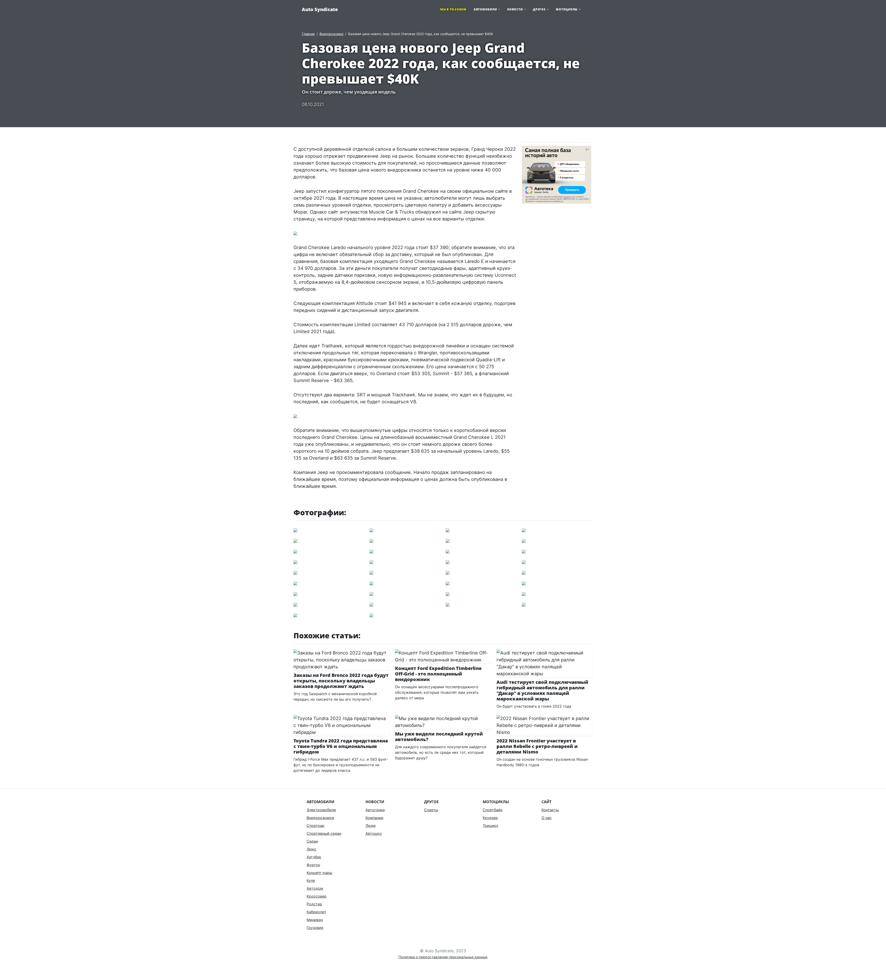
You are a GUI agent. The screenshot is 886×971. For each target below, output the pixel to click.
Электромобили (321, 810)
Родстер (314, 904)
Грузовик (315, 927)
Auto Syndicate (320, 9)
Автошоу (373, 833)
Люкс (311, 849)
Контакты (550, 810)
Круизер (490, 817)
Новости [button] (515, 9)
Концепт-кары (319, 872)
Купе (311, 880)
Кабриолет (316, 912)
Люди (370, 825)
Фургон (313, 864)
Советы (431, 810)
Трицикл (490, 825)
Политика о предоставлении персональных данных (443, 957)
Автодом (315, 888)
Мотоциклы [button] (567, 9)
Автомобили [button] (486, 9)
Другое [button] (539, 9)
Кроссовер (316, 896)
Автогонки (375, 810)
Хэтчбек (314, 857)
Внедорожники (331, 34)
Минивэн (315, 919)
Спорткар (315, 825)
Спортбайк (493, 810)
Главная (308, 34)
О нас (547, 817)
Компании (374, 817)
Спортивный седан (324, 833)
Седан (312, 841)
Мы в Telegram (453, 9)
